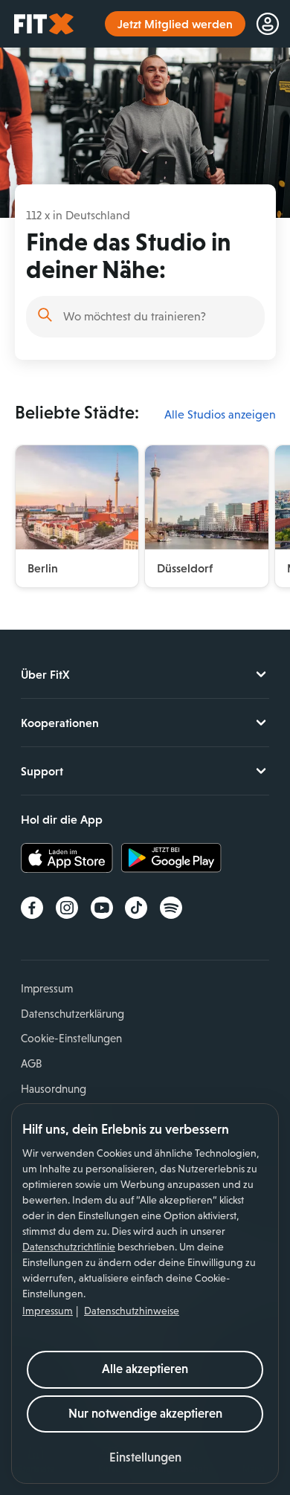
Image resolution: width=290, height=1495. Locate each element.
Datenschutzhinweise (131, 1311)
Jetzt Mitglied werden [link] (175, 23)
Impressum (47, 1311)
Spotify (171, 908)
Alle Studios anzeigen (220, 414)
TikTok (136, 908)
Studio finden (45, 315)
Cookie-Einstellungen (71, 1038)
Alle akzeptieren (145, 1369)
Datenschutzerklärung (72, 1013)
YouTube (102, 908)
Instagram (67, 908)
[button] (145, 1458)
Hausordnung (53, 1088)
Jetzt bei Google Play (171, 858)
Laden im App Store (71, 858)
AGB (31, 1063)
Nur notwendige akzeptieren (145, 1414)
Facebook (32, 908)
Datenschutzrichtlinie (68, 1247)
